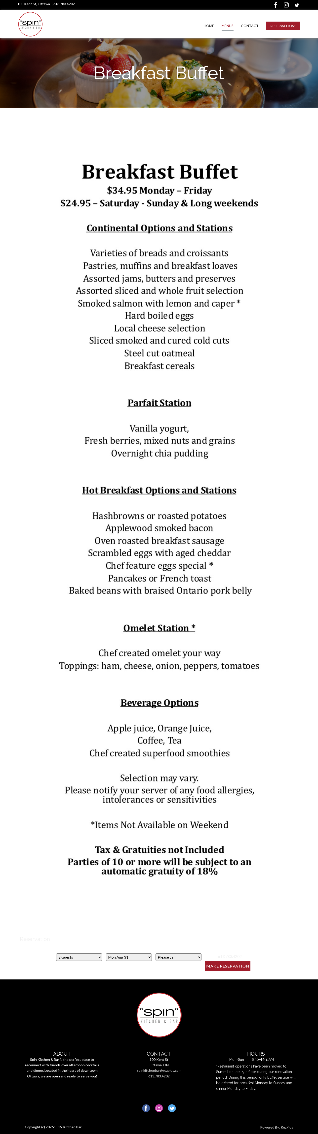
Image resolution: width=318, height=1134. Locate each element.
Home (209, 26)
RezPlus (287, 1127)
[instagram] (286, 5)
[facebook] (276, 5)
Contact (250, 26)
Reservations (283, 26)
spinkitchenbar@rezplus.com (159, 1070)
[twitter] (297, 5)
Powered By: (270, 1127)
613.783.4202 (64, 4)
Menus (228, 26)
